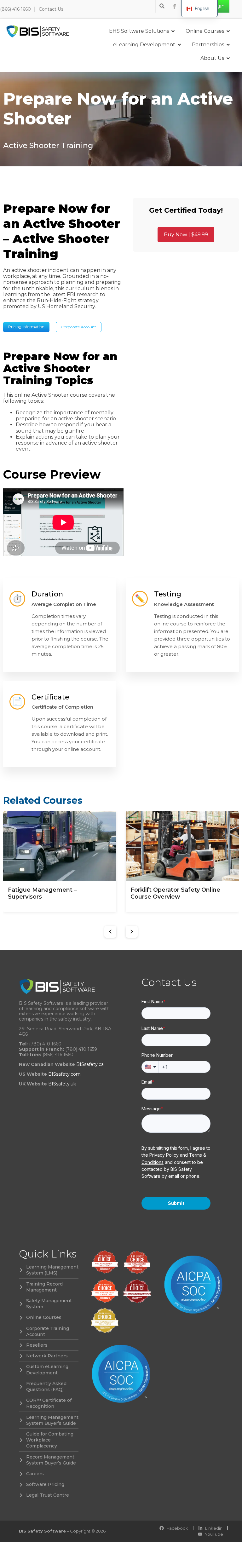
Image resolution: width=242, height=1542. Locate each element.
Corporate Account (78, 327)
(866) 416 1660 (15, 9)
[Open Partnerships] (228, 45)
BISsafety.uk (62, 1084)
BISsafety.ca (90, 1064)
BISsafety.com (64, 1074)
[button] (110, 932)
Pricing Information (26, 326)
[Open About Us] (228, 58)
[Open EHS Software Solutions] (173, 31)
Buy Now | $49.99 (186, 235)
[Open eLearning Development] (179, 45)
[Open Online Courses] (228, 31)
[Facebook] (174, 6)
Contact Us (51, 9)
